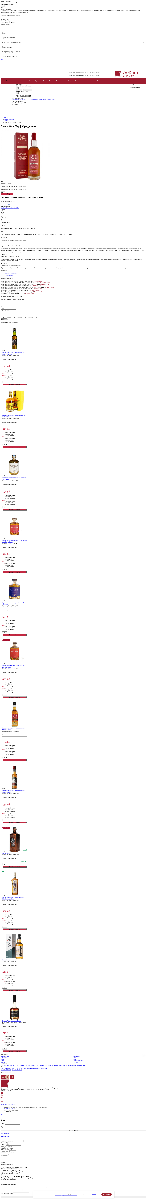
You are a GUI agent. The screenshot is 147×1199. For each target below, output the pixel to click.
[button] (143, 1054)
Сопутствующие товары (11, 52)
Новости (99, 81)
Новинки (76, 1062)
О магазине (90, 81)
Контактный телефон (7, 1193)
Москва (13, 1104)
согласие (94, 1194)
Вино (4, 33)
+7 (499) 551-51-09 (17, 1070)
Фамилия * (4, 1143)
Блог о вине (36, 1068)
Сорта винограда (6, 1068)
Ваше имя (3, 1190)
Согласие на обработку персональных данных (73, 1065)
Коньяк (51, 81)
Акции (63, 81)
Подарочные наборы (9, 56)
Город (2, 1148)
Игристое (37, 81)
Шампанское (4, 1057)
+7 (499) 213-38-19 (9, 1108)
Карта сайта (43, 1068)
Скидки (70, 81)
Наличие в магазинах (10, 273)
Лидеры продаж (78, 1060)
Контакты (3, 1065)
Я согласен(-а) (106, 1194)
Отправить (4, 319)
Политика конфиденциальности (50, 1065)
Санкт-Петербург (6, 1104)
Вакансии (9, 1065)
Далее (3, 1162)
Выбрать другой (27, 89)
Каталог (6, 117)
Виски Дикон (6, 853)
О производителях (27, 1068)
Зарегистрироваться (6, 1136)
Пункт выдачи (5, 1149)
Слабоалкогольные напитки (12, 42)
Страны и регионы (16, 1068)
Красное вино (5, 1056)
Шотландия (4, 205)
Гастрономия (7, 47)
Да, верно (19, 89)
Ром (57, 81)
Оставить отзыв (8, 275)
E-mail (2, 1123)
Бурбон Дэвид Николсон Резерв (11, 1021)
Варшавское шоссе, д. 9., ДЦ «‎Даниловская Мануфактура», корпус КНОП (33, 99)
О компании (21, 1065)
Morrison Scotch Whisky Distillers (10, 208)
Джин (75, 1059)
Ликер (2, 1060)
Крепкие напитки (8, 38)
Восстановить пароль (7, 1133)
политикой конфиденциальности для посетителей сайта (66, 1195)
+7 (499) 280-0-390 (6, 1070)
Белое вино (77, 1056)
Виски (45, 81)
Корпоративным (80, 81)
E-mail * (3, 1144)
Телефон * (4, 1146)
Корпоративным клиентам (33, 1065)
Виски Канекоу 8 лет (8, 960)
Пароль (3, 1127)
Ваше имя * (4, 1141)
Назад (2, 59)
